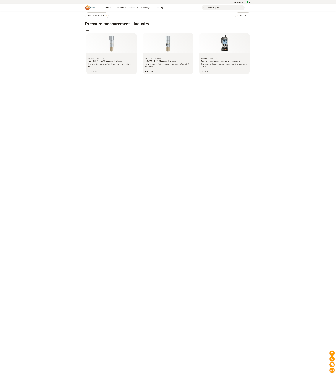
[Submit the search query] (204, 8)
